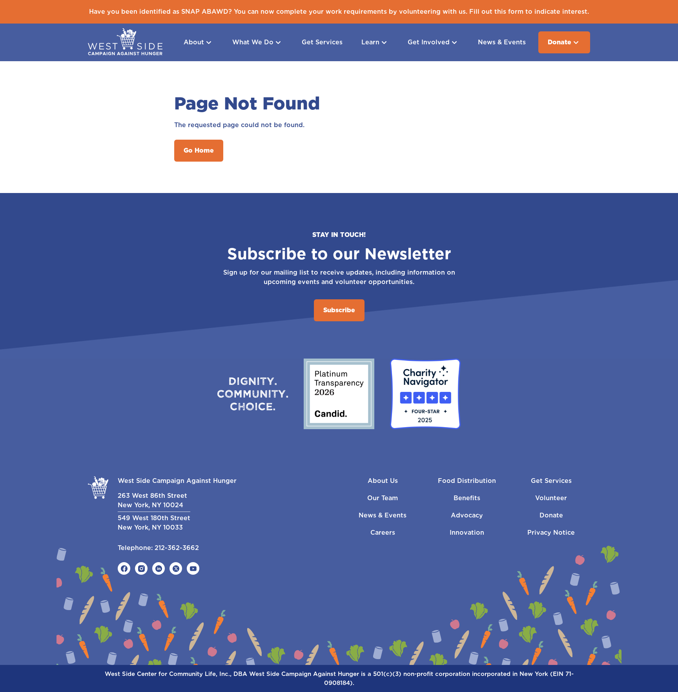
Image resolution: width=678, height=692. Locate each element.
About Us (383, 480)
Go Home (199, 150)
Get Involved (429, 42)
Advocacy (467, 515)
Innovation (467, 532)
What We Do (252, 42)
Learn (370, 42)
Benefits (467, 498)
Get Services (322, 42)
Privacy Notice (551, 532)
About (194, 42)
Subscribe (339, 310)
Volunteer (551, 498)
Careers (382, 532)
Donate (559, 42)
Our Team (382, 498)
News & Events (502, 42)
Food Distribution (467, 480)
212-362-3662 (177, 548)
